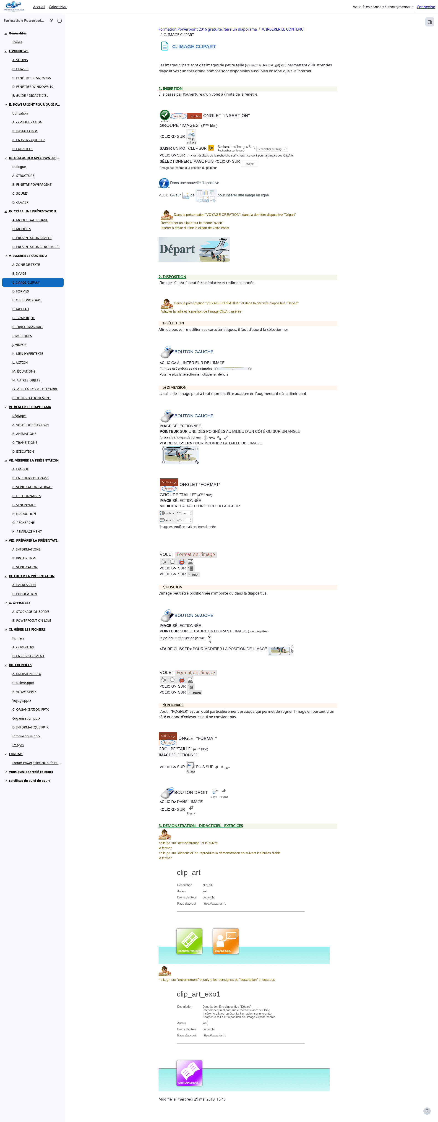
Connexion (426, 6)
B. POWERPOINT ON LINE (31, 620)
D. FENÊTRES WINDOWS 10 (32, 86)
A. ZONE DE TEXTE (26, 264)
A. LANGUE (20, 469)
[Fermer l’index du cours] (59, 20)
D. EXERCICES (22, 149)
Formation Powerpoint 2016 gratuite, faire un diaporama (208, 29)
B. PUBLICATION (24, 594)
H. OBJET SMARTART (27, 327)
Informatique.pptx (26, 736)
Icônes (17, 42)
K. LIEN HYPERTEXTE (27, 353)
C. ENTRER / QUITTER (28, 140)
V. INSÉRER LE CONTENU (28, 255)
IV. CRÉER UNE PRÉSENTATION (32, 211)
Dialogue (19, 166)
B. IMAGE (19, 273)
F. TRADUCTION (24, 513)
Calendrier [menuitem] (58, 6)
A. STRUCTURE (23, 175)
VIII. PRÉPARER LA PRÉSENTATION (35, 540)
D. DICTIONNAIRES (26, 496)
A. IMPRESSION (24, 585)
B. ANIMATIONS (24, 433)
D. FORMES (20, 291)
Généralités (18, 33)
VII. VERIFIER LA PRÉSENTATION (34, 460)
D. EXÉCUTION (23, 451)
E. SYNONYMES (24, 505)
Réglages (19, 416)
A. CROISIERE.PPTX (26, 674)
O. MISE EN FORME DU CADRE (35, 389)
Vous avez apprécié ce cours (31, 772)
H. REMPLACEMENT (27, 531)
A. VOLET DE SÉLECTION (30, 425)
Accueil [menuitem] (39, 6)
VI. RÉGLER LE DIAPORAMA (30, 407)
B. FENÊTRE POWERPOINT (32, 184)
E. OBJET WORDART (27, 300)
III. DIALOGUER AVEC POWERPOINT (35, 158)
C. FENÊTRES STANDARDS (31, 78)
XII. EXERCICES (20, 665)
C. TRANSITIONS (24, 442)
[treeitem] (32, 38)
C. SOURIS (20, 193)
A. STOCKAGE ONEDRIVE (31, 611)
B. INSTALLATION (25, 131)
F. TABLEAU (20, 309)
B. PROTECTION (24, 558)
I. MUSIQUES (22, 336)
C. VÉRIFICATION (25, 567)
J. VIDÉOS (19, 344)
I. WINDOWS (19, 51)
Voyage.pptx (21, 700)
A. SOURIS (20, 60)
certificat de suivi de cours (29, 780)
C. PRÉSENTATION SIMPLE (32, 238)
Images (18, 745)
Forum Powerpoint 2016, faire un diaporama (36, 763)
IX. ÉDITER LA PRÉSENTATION (32, 576)
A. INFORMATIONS (26, 549)
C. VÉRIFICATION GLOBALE (32, 487)
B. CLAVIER (20, 69)
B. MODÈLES (21, 229)
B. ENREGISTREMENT (28, 656)
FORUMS (16, 754)
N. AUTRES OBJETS (26, 380)
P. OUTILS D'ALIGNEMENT (31, 398)
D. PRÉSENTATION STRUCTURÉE (36, 247)
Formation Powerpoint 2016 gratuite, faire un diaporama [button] (25, 20)
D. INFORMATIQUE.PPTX (30, 727)
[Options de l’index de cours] (51, 20)
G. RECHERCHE (23, 522)
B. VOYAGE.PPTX (24, 691)
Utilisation (20, 113)
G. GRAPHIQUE (23, 318)
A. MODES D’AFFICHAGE (30, 220)
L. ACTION (20, 362)
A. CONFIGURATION (27, 122)
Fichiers (18, 638)
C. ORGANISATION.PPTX (30, 709)
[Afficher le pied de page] (427, 1111)
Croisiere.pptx (23, 683)
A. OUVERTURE (23, 647)
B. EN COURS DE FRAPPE (30, 478)
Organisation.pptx (26, 718)
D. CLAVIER (20, 202)
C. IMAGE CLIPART (26, 282)
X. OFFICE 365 (19, 602)
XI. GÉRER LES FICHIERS (27, 629)
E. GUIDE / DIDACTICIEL (30, 95)
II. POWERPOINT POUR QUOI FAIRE (35, 104)
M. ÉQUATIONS (23, 371)
